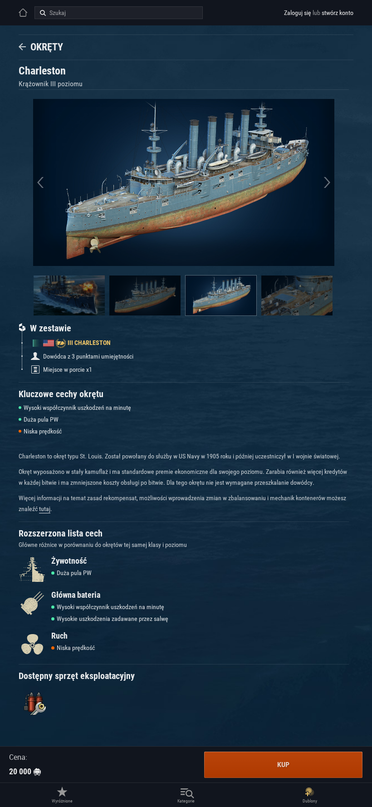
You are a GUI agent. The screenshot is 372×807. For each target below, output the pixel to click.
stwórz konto (337, 12)
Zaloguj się (297, 12)
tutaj (44, 508)
